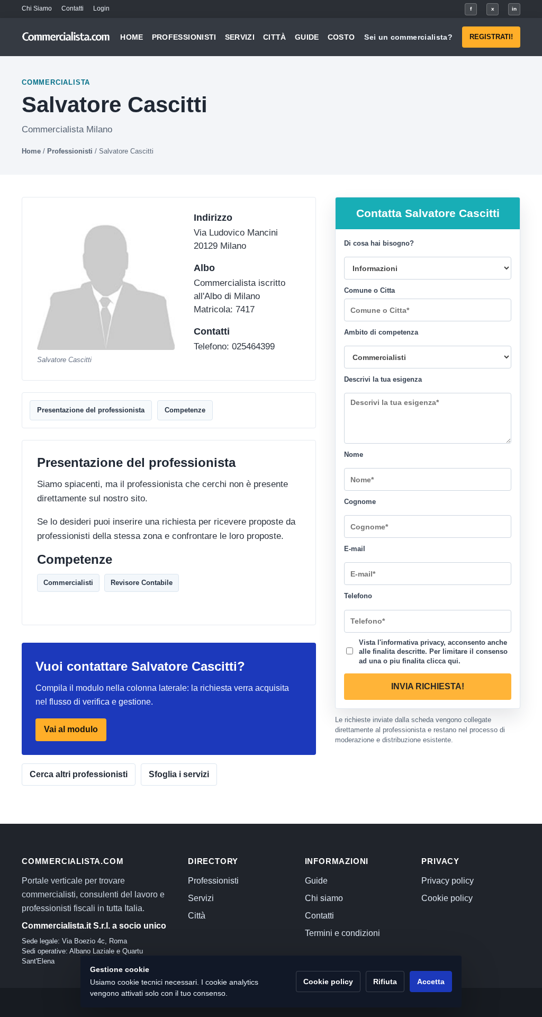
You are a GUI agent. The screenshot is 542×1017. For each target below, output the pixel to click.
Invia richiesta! (427, 686)
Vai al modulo (71, 729)
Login (101, 8)
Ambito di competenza (381, 332)
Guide (307, 37)
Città (274, 37)
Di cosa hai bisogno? (379, 243)
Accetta (431, 981)
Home (131, 37)
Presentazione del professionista (90, 410)
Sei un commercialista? (408, 37)
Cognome (360, 502)
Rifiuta (385, 981)
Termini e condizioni (342, 933)
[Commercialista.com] (66, 37)
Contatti (72, 8)
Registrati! (491, 37)
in (514, 9)
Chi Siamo (37, 8)
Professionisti (184, 37)
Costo (341, 37)
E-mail (354, 549)
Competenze (185, 410)
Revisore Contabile (142, 583)
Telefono (358, 596)
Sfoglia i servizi (179, 774)
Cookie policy (447, 898)
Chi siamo (324, 898)
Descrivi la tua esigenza (383, 379)
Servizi (240, 37)
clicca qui (442, 660)
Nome (353, 454)
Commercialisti (68, 583)
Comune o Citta (369, 290)
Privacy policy (447, 880)
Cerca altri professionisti (79, 774)
